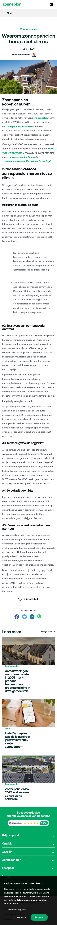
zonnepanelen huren (13, 161)
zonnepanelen (40, 117)
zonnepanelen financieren (19, 126)
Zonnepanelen (11, 859)
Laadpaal (8, 867)
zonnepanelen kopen (23, 157)
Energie (7, 876)
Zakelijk (7, 851)
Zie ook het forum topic (39, 161)
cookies (41, 889)
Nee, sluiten (21, 917)
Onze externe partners (18, 909)
